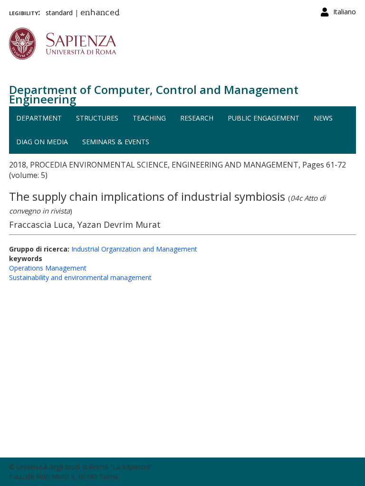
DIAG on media (42, 141)
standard (59, 12)
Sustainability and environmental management (80, 277)
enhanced (100, 13)
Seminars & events (115, 141)
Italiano (344, 11)
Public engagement (263, 117)
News (323, 117)
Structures (97, 117)
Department (39, 117)
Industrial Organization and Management (134, 248)
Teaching (149, 117)
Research (196, 117)
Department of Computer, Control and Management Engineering (153, 94)
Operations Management (47, 267)
